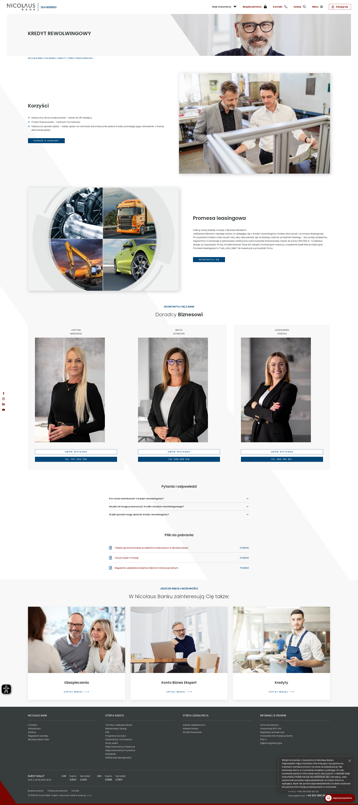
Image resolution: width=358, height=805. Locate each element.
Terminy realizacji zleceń (118, 725)
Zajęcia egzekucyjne (271, 743)
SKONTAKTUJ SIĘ (209, 259)
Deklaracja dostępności (118, 757)
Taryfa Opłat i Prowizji (126, 558)
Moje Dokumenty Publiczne (120, 746)
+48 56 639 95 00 (308, 791)
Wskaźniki (110, 754)
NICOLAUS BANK (35, 58)
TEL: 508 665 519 (179, 459)
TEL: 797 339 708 (76, 459)
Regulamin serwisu (38, 735)
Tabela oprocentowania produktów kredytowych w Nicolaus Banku (151, 547)
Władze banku (190, 728)
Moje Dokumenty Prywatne (120, 750)
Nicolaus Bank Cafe (38, 739)
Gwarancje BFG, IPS (270, 728)
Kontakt (75, 790)
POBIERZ (244, 547)
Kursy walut (111, 743)
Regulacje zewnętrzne (272, 732)
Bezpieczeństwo (36, 790)
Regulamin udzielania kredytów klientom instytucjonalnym (146, 568)
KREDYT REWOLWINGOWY (81, 58)
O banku (32, 725)
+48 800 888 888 (316, 795)
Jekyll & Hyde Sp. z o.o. (81, 795)
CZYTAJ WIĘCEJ (73, 692)
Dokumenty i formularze (118, 739)
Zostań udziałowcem (194, 725)
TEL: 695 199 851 (282, 459)
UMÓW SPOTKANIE (76, 451)
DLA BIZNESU (50, 58)
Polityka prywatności (58, 790)
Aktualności (34, 728)
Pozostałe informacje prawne (276, 735)
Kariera (32, 732)
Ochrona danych (269, 725)
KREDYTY (62, 58)
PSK (107, 732)
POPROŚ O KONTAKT (46, 140)
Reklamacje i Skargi (115, 728)
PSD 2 (263, 739)
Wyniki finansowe (192, 732)
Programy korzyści (115, 735)
